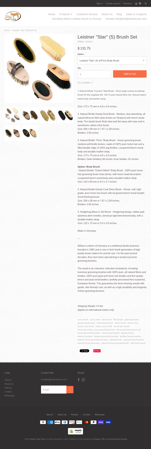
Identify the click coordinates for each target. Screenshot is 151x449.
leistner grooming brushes (106, 336)
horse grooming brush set (128, 329)
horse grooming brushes (89, 333)
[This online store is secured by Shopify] (75, 433)
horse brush (120, 323)
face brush (107, 319)
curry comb (95, 319)
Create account (113, 3)
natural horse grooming (88, 343)
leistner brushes (85, 336)
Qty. (79, 68)
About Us (107, 14)
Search (7, 380)
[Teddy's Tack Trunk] (12, 19)
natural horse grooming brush (115, 343)
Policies (8, 388)
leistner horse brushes (130, 336)
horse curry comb (104, 326)
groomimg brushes (86, 323)
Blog (119, 14)
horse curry (133, 323)
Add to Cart (130, 74)
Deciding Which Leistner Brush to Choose (76, 18)
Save (98, 351)
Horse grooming (85, 329)
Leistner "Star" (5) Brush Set (24, 30)
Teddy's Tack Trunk (37, 439)
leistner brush (127, 333)
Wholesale (9, 395)
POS (103, 439)
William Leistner (85, 41)
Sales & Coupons (136, 14)
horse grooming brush (104, 329)
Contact (8, 391)
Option (81, 54)
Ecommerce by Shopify (118, 439)
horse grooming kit (110, 333)
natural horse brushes (133, 339)
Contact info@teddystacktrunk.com (126, 18)
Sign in (99, 3)
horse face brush (121, 326)
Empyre (97, 439)
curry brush (83, 319)
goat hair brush (131, 319)
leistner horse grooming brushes (93, 339)
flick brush (118, 319)
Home (51, 14)
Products (64, 14)
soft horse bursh (138, 343)
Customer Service (86, 14)
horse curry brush (86, 326)
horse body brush (105, 323)
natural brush (115, 339)
